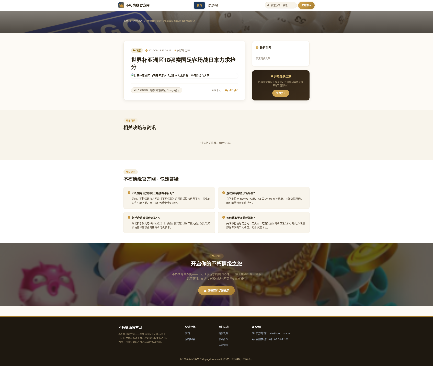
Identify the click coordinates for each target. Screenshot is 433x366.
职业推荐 (223, 339)
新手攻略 (223, 333)
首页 (199, 5)
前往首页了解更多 (218, 290)
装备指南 (223, 345)
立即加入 (306, 5)
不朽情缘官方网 (138, 5)
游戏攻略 (213, 5)
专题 (138, 50)
